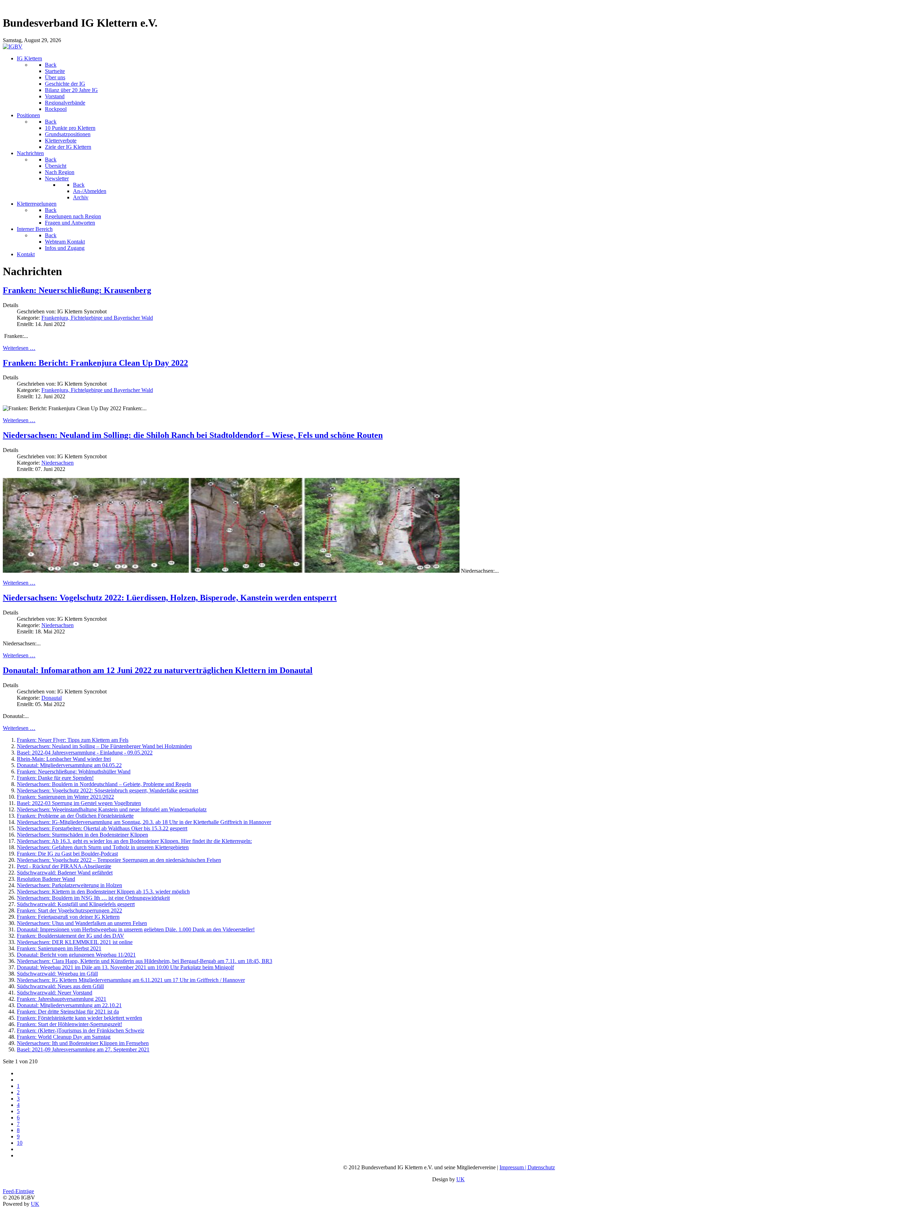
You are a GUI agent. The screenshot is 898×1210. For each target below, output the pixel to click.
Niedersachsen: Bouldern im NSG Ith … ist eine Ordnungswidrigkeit (93, 898)
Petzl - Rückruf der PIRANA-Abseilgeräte (64, 866)
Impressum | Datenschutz (527, 1167)
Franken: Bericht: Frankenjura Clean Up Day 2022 (95, 362)
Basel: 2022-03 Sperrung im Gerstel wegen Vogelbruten (79, 803)
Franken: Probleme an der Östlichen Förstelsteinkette (75, 816)
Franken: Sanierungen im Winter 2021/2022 (65, 797)
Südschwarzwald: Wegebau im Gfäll (57, 974)
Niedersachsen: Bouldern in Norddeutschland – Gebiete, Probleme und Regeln (104, 784)
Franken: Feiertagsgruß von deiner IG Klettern (68, 917)
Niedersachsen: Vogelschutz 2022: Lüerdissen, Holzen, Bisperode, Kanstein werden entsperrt (170, 597)
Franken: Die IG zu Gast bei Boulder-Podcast (67, 854)
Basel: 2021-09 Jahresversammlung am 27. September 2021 (83, 1049)
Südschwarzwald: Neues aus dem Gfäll (60, 986)
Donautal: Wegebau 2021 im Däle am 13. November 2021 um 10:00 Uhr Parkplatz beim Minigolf (125, 967)
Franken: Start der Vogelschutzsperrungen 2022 (69, 910)
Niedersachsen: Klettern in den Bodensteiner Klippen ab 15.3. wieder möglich (103, 892)
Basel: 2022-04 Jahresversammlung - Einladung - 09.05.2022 (85, 753)
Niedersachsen (57, 463)
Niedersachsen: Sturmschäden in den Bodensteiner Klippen (82, 835)
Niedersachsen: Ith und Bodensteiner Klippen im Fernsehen (83, 1043)
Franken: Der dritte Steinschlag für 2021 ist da (68, 1012)
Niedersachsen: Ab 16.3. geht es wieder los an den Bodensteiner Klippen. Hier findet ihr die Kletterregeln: (134, 841)
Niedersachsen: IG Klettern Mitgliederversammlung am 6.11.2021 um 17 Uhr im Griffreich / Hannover (131, 980)
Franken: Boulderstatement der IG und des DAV (70, 936)
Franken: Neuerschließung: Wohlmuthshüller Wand (73, 771)
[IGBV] (12, 46)
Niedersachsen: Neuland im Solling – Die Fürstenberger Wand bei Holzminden (104, 746)
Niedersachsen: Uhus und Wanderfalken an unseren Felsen (82, 923)
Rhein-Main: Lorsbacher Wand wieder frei (64, 759)
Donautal (51, 698)
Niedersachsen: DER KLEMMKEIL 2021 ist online (75, 942)
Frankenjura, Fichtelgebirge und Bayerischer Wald (97, 318)
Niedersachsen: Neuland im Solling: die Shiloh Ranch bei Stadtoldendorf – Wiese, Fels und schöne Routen (193, 435)
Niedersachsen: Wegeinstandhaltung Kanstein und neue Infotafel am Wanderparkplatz (112, 809)
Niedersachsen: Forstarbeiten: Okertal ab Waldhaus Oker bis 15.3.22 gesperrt (102, 828)
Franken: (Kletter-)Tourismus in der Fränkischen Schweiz (80, 1030)
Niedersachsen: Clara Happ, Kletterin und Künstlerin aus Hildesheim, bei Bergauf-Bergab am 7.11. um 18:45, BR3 (144, 961)
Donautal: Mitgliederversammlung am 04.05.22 (69, 765)
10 (19, 1143)
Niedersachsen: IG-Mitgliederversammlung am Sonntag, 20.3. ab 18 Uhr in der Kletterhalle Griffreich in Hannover (144, 822)
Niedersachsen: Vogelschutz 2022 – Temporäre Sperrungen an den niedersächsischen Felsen (119, 860)
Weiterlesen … (19, 348)
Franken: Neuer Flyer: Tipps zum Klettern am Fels (72, 740)
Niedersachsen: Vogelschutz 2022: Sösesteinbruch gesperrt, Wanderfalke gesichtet (107, 790)
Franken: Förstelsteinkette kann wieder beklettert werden (79, 1018)
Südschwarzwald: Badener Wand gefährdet (65, 873)
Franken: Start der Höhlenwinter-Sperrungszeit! (69, 1024)
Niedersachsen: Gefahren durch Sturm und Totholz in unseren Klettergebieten (103, 847)
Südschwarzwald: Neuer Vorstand (54, 993)
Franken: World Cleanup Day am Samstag (63, 1037)
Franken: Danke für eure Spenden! (55, 778)
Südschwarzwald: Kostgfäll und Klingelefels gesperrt (76, 904)
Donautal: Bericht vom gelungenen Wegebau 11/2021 (76, 955)
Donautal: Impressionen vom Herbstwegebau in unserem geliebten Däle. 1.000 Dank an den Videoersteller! (136, 929)
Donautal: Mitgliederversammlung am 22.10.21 (69, 1005)
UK (460, 1179)
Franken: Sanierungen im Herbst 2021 (59, 948)
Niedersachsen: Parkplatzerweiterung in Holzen (69, 885)
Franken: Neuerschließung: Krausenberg (77, 290)
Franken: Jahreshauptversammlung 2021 (61, 999)
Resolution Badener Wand (46, 879)
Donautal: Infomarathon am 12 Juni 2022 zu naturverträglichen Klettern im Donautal (158, 670)
